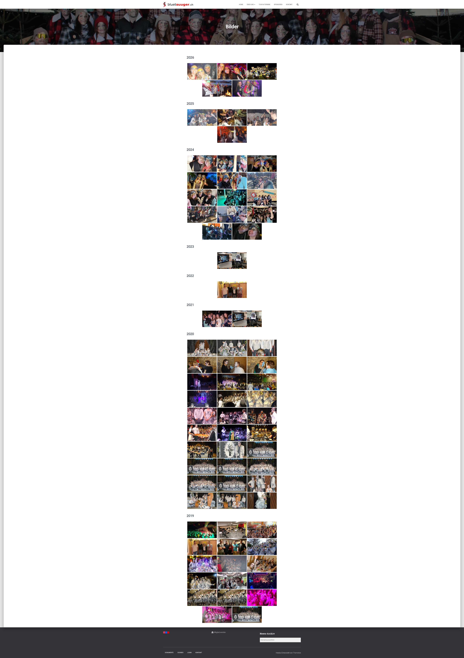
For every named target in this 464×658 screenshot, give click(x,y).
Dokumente (169, 652)
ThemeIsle (297, 653)
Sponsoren (278, 4)
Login (189, 652)
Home (241, 4)
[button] (254, 4)
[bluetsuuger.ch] (178, 4)
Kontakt (289, 4)
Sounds (180, 652)
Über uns (250, 4)
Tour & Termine (264, 4)
